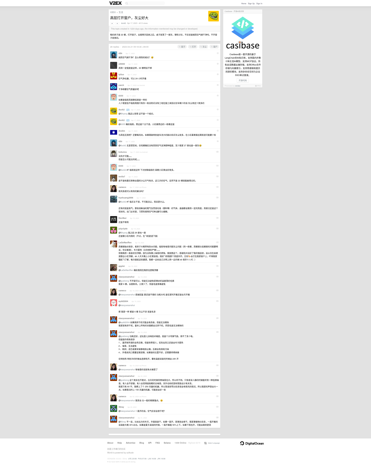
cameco (122, 187)
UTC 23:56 (132, 458)
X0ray (121, 406)
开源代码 (243, 80)
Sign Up (251, 3)
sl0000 (122, 63)
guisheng (125, 280)
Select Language (213, 443)
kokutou (123, 151)
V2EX (113, 12)
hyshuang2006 (126, 197)
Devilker (123, 218)
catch (121, 85)
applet (122, 266)
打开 (193, 46)
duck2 (123, 23)
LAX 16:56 (152, 458)
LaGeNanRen (125, 242)
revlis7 (122, 176)
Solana (167, 442)
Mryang (124, 113)
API (149, 442)
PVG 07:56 (142, 458)
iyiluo (121, 74)
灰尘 (204, 46)
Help (119, 442)
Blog (141, 442)
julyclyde (123, 228)
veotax (237, 85)
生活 (121, 12)
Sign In (259, 3)
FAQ (158, 442)
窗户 (215, 46)
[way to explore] (116, 3)
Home (243, 3)
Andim (122, 130)
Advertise (130, 442)
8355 (121, 95)
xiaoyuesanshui (126, 276)
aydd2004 (123, 301)
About (110, 442)
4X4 (120, 53)
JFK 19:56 (161, 458)
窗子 (183, 46)
